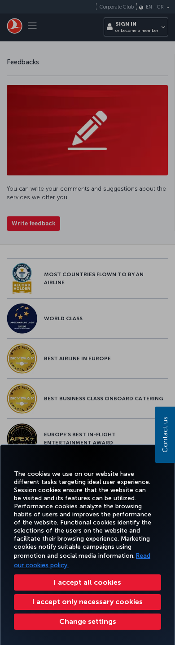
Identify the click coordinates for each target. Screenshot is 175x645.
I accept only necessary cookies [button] (87, 601)
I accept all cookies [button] (87, 582)
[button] (87, 622)
